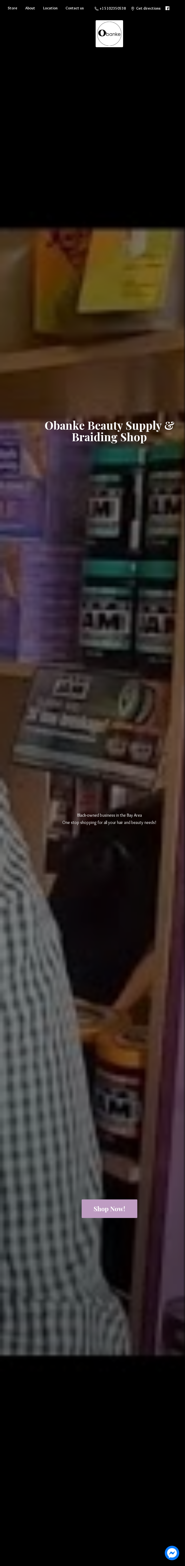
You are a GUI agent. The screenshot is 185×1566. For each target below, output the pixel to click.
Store (12, 8)
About (30, 8)
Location (50, 8)
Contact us (75, 8)
